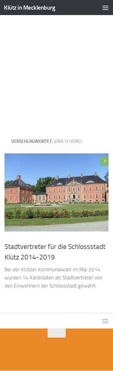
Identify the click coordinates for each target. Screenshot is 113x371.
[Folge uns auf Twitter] (51, 354)
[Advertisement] (56, 74)
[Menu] (105, 7)
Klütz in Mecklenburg (29, 7)
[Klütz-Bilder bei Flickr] (62, 354)
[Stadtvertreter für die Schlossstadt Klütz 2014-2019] (56, 192)
